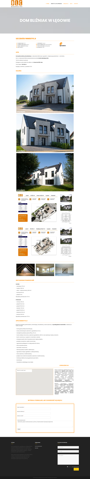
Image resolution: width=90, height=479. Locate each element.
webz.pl (36, 477)
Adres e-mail (20, 415)
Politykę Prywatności (75, 466)
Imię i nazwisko (20, 407)
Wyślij (19, 429)
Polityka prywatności (38, 446)
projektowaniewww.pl (41, 477)
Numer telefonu (21, 411)
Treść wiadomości (21, 420)
